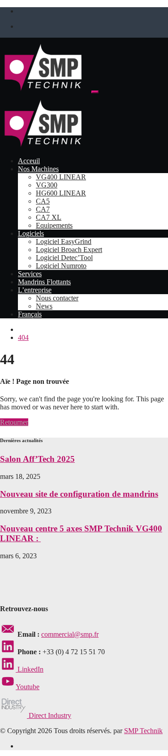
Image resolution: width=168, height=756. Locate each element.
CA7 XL (48, 217)
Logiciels (31, 233)
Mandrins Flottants (44, 282)
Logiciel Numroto (61, 265)
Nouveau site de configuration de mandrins (79, 494)
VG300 (46, 185)
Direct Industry (49, 715)
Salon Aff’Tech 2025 (37, 459)
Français (30, 314)
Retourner (14, 422)
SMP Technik (143, 730)
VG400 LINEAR (61, 177)
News (44, 306)
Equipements (54, 225)
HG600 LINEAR (61, 193)
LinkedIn (29, 669)
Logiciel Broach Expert (69, 249)
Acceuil (29, 161)
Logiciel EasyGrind (63, 241)
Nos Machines (38, 169)
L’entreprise (35, 290)
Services (30, 274)
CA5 (43, 201)
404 (23, 337)
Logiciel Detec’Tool (64, 257)
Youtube (27, 687)
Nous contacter (57, 298)
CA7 (43, 209)
